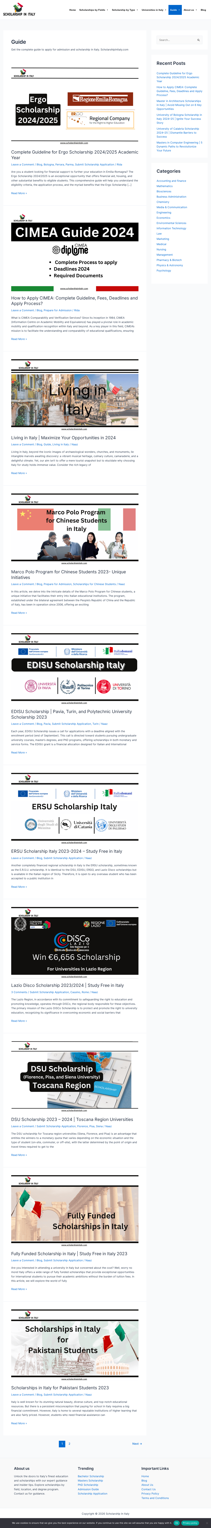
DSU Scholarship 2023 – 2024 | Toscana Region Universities (72, 1119)
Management (165, 254)
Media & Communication (172, 207)
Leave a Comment (22, 164)
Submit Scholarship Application (94, 164)
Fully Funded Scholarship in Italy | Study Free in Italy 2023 (69, 1253)
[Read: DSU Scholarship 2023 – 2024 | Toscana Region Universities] (74, 1076)
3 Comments (19, 992)
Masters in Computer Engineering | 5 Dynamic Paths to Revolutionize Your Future (179, 146)
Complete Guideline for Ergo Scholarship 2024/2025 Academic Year (178, 77)
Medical (161, 244)
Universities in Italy (152, 10)
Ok (176, 1523)
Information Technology (171, 228)
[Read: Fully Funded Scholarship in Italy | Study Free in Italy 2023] (74, 1210)
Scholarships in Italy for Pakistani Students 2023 (60, 1387)
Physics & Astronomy (170, 265)
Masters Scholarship (90, 1480)
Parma (70, 164)
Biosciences (164, 191)
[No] (207, 1523)
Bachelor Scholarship (91, 1476)
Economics (163, 217)
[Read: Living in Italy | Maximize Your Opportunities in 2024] (74, 395)
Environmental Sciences (171, 223)
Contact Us (148, 1489)
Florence (82, 1126)
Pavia (47, 723)
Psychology (164, 270)
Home (72, 10)
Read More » (19, 193)
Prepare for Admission (58, 310)
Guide (173, 10)
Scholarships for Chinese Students (94, 584)
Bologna (49, 164)
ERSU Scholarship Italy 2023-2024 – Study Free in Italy (66, 851)
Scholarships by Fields (92, 10)
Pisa (91, 1126)
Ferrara (59, 164)
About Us (147, 1484)
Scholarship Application (92, 1493)
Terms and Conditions (155, 1498)
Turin (95, 723)
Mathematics (165, 186)
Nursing (161, 249)
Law (159, 233)
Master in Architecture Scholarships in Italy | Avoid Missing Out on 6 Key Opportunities (179, 105)
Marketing (163, 238)
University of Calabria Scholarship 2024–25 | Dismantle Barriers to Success (178, 132)
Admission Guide (88, 1489)
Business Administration (171, 196)
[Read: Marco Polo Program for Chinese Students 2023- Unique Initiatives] (74, 529)
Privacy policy (190, 1523)
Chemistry (163, 202)
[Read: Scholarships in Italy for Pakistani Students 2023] (74, 1345)
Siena (99, 1126)
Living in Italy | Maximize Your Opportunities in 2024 (63, 437)
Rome (85, 992)
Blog (203, 10)
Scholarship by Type (123, 10)
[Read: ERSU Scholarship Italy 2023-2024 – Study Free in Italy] (74, 808)
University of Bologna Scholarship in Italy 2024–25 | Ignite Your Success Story (179, 118)
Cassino (75, 992)
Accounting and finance (171, 180)
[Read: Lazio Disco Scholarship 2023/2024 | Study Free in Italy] (74, 942)
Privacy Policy (150, 1493)
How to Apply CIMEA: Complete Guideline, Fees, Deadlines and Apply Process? (179, 91)
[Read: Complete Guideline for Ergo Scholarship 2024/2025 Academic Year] (74, 106)
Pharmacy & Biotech (169, 260)
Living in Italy (60, 444)
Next (137, 1443)
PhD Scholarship (88, 1484)
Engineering (164, 212)
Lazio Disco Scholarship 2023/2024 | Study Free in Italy (67, 985)
